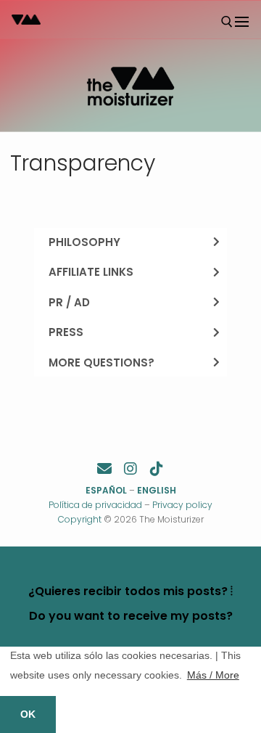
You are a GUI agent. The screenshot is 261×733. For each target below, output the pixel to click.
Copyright (80, 519)
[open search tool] (227, 22)
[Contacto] (104, 469)
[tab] (130, 242)
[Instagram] (130, 469)
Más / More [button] (213, 675)
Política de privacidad (95, 505)
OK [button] (28, 714)
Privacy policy (182, 505)
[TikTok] (157, 469)
